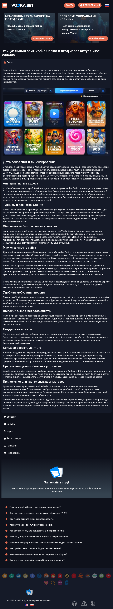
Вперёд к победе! (56, 484)
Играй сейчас (97, 38)
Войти (70, 5)
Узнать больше (42, 38)
